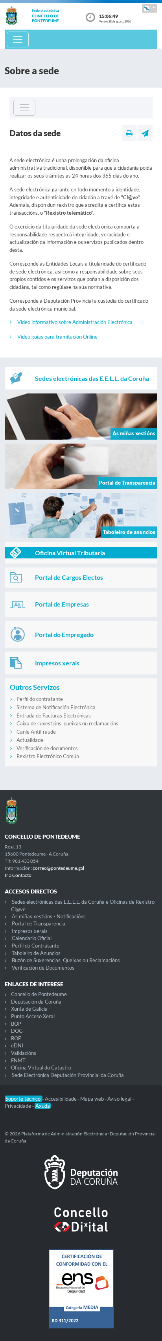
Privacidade (18, 1106)
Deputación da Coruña (36, 1001)
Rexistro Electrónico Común (48, 756)
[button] (149, 8)
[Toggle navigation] (18, 39)
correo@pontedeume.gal (58, 868)
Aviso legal (120, 1099)
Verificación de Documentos (43, 968)
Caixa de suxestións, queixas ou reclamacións (67, 723)
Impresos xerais (30, 931)
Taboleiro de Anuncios (36, 953)
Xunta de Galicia (29, 1009)
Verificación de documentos (47, 748)
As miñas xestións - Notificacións (49, 916)
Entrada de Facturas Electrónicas (54, 715)
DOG (17, 1031)
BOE (16, 1038)
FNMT (18, 1060)
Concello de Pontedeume (39, 994)
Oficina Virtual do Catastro (41, 1067)
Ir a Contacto (18, 875)
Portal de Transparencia (38, 923)
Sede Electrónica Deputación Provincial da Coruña (68, 1075)
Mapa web (92, 1099)
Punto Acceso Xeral (33, 1016)
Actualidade (30, 740)
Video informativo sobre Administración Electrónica (75, 322)
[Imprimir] (129, 133)
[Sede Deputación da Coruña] (81, 1178)
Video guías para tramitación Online (57, 336)
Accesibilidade (61, 1099)
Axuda (42, 1106)
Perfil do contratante (40, 699)
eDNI (17, 1045)
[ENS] (81, 1295)
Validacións (23, 1053)
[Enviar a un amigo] (145, 133)
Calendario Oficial (32, 938)
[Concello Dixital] (81, 1225)
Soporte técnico (24, 1099)
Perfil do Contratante (35, 945)
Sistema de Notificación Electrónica (56, 707)
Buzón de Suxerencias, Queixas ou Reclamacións (66, 960)
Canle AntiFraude (36, 732)
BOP (16, 1024)
